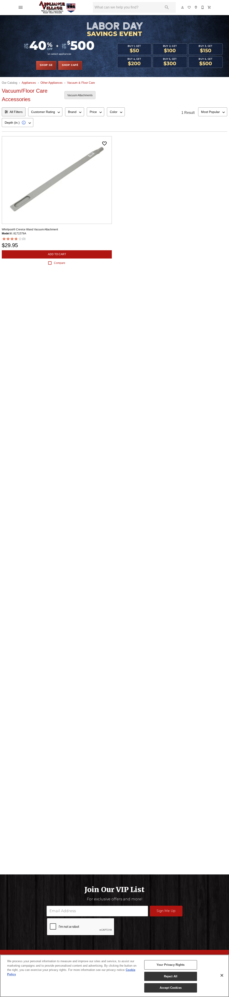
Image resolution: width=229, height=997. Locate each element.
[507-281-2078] (203, 7)
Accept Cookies (171, 987)
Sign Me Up (166, 911)
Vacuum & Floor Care (81, 82)
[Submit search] (167, 7)
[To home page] (57, 7)
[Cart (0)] (209, 7)
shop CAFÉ (70, 65)
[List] (189, 7)
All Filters (16, 112)
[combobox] (45, 111)
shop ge (46, 65)
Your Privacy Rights (170, 964)
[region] (114, 976)
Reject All (170, 976)
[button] (20, 7)
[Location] (196, 7)
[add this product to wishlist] (104, 143)
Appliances (29, 82)
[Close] (222, 975)
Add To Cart (57, 254)
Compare (59, 263)
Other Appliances (51, 82)
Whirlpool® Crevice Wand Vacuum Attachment (30, 229)
